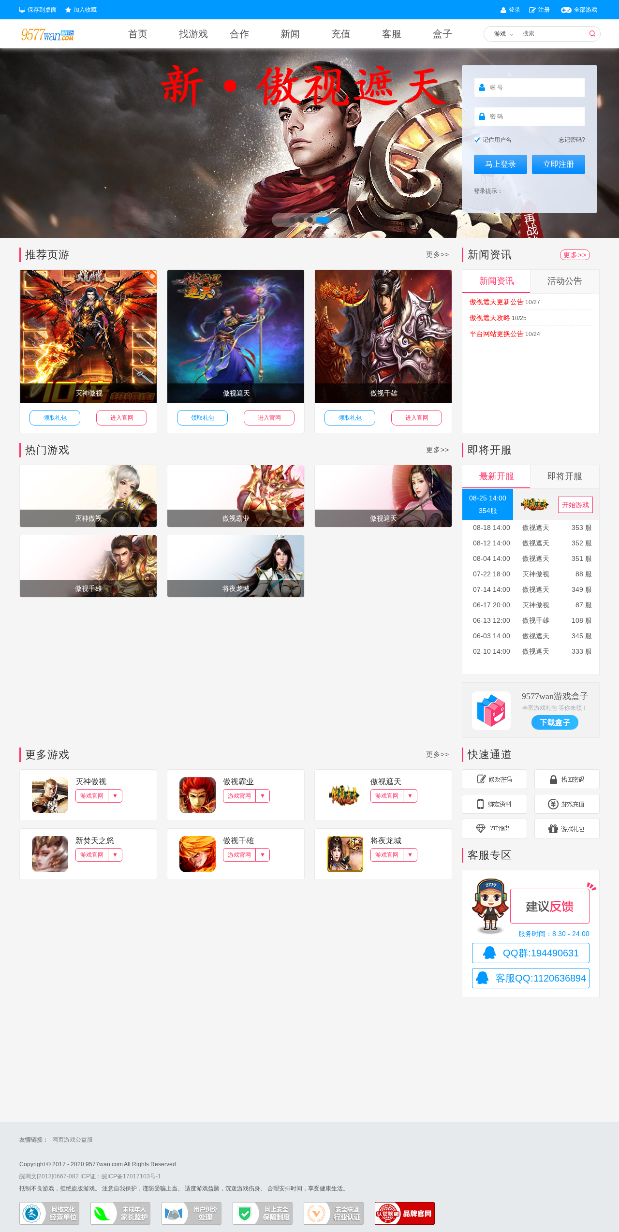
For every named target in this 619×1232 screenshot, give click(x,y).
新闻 (290, 34)
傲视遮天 (236, 393)
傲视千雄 (384, 393)
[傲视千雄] (88, 565)
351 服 (582, 558)
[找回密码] (567, 779)
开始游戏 (575, 505)
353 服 (582, 527)
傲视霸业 (238, 781)
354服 (488, 510)
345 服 (582, 636)
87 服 (583, 605)
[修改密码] (494, 779)
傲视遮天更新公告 (497, 302)
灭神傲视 (89, 393)
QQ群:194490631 (541, 953)
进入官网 (121, 417)
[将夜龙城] (235, 565)
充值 (341, 34)
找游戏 (193, 34)
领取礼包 (55, 417)
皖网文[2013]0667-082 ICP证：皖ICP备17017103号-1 (90, 1176)
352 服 (582, 543)
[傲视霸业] (235, 495)
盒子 (442, 34)
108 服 (582, 620)
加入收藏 (85, 9)
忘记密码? (572, 139)
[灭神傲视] (88, 495)
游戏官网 (91, 795)
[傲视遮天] (383, 495)
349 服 (582, 589)
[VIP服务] (494, 828)
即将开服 (564, 476)
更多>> (437, 254)
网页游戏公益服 (72, 1139)
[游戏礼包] (567, 828)
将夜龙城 (385, 840)
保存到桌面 (42, 9)
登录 (514, 9)
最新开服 (496, 476)
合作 (239, 34)
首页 (137, 34)
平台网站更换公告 (497, 333)
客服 (391, 34)
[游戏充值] (567, 804)
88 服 (583, 574)
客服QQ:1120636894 (541, 978)
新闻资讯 (496, 281)
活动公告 (564, 281)
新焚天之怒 (94, 840)
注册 (544, 9)
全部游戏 (585, 9)
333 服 (582, 651)
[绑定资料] (494, 804)
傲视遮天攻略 (490, 318)
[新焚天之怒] (50, 854)
